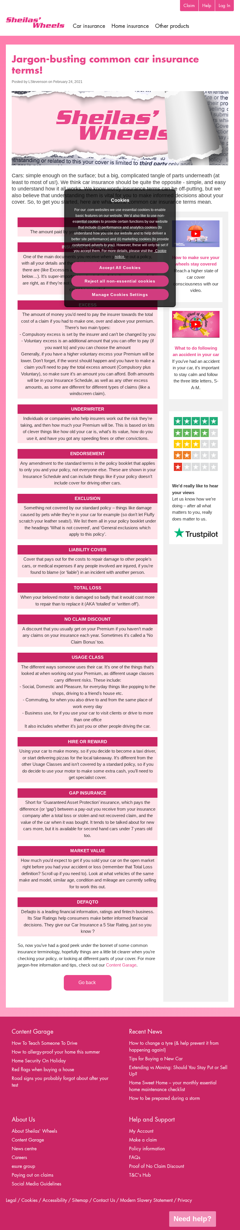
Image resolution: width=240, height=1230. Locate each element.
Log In (224, 5)
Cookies (29, 1200)
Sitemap (80, 1200)
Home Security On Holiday (39, 1061)
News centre (24, 1149)
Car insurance (89, 26)
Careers (19, 1157)
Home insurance (130, 26)
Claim (189, 5)
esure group (23, 1166)
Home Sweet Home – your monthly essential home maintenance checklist (173, 1086)
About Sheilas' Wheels (34, 1131)
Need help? (193, 1219)
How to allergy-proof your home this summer (56, 1052)
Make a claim (143, 1140)
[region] (120, 248)
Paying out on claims (32, 1175)
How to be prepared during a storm (164, 1098)
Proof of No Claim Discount (156, 1166)
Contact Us (104, 1200)
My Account (141, 1131)
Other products (172, 26)
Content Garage (121, 964)
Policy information (147, 1149)
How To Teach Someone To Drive (44, 1043)
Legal (11, 1200)
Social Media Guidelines (36, 1184)
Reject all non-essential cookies (120, 281)
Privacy (185, 1200)
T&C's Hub (140, 1175)
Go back (87, 982)
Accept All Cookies (120, 267)
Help (206, 5)
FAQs (134, 1157)
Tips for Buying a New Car (156, 1059)
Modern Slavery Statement (146, 1200)
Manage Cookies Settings (120, 294)
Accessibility (54, 1200)
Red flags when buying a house (43, 1069)
